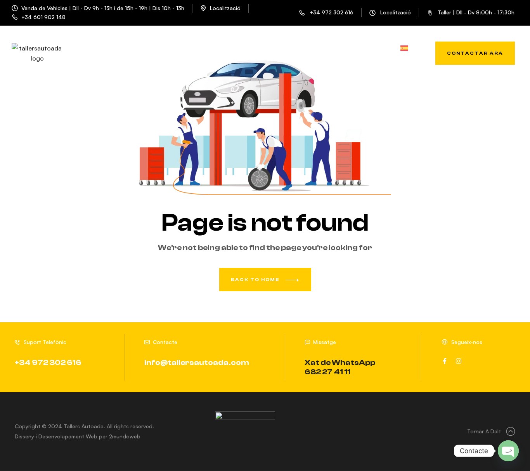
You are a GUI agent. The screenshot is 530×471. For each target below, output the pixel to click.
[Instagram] (459, 361)
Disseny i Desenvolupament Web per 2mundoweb (77, 436)
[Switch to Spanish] (404, 49)
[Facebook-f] (445, 361)
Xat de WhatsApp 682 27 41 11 (340, 367)
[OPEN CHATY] (508, 450)
